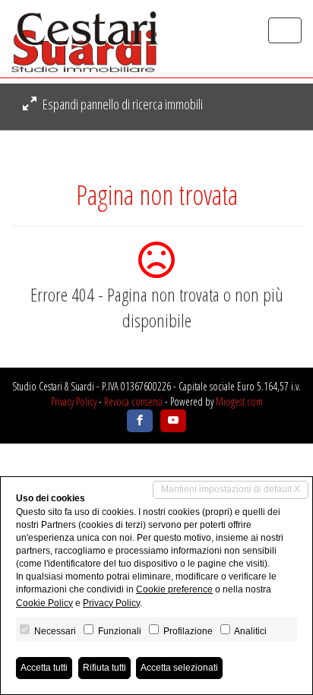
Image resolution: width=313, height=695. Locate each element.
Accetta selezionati (179, 667)
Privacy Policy (73, 401)
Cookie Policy (44, 603)
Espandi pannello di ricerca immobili (121, 104)
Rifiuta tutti (104, 667)
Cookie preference (174, 589)
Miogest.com (239, 401)
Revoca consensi (133, 401)
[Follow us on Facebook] (140, 420)
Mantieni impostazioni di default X (230, 489)
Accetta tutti (44, 667)
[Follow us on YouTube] (173, 420)
